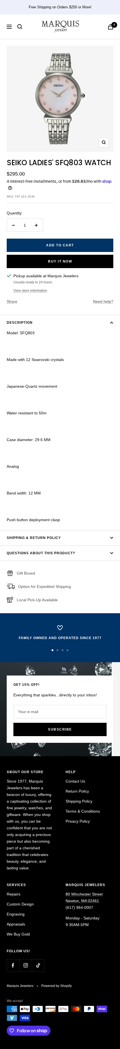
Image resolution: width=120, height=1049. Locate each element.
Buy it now (60, 261)
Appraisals (16, 924)
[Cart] (110, 26)
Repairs (13, 894)
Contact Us (75, 781)
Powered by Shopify (56, 986)
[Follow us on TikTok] (38, 965)
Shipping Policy (79, 801)
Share (12, 301)
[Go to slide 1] (52, 650)
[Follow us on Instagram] (25, 965)
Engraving (16, 914)
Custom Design (20, 904)
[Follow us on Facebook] (13, 965)
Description (20, 323)
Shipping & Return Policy (34, 538)
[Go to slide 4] (67, 650)
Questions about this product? (41, 553)
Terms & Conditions (83, 811)
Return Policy (77, 791)
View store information (30, 291)
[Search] (19, 26)
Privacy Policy (78, 821)
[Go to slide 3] (62, 650)
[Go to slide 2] (57, 650)
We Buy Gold (18, 934)
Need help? (103, 301)
